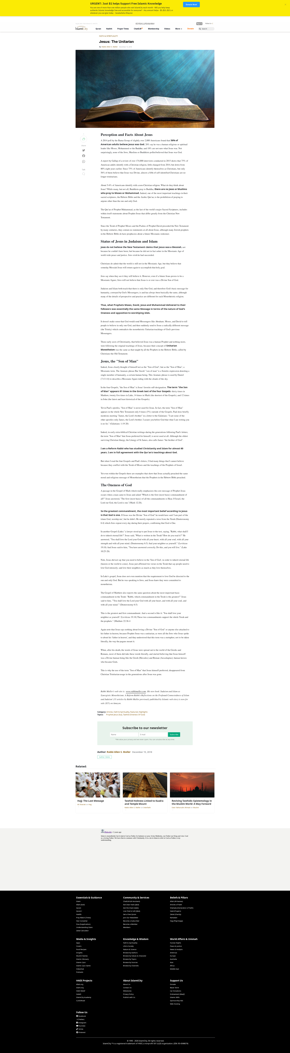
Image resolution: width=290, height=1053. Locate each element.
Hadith (78, 914)
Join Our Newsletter (130, 918)
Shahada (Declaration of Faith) (181, 908)
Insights (79, 953)
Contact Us (127, 988)
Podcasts (79, 972)
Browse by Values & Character (134, 956)
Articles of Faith (176, 905)
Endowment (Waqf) (177, 994)
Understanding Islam (84, 927)
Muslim (196, 807)
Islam (78, 901)
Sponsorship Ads (176, 1001)
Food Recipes (81, 949)
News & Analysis (176, 949)
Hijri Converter (82, 921)
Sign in (199, 24)
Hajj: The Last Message (204, 1049)
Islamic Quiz (81, 962)
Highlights (143, 712)
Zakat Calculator (82, 931)
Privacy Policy (128, 994)
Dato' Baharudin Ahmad (181, 807)
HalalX (78, 994)
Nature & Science (129, 949)
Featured (134, 712)
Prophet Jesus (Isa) (114, 714)
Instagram (82, 1023)
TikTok (80, 1029)
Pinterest (82, 1032)
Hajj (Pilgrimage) (176, 921)
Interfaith (147, 807)
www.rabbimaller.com (136, 691)
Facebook (82, 1016)
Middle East (174, 969)
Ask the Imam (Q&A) (131, 908)
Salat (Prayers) (175, 911)
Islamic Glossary (82, 959)
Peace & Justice (176, 946)
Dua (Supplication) (83, 924)
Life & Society (128, 946)
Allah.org (79, 984)
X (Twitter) (80, 1019)
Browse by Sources (130, 962)
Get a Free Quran (129, 914)
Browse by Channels (131, 966)
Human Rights (175, 943)
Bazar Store (174, 988)
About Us (126, 984)
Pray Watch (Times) (83, 918)
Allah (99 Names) (176, 901)
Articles (109, 712)
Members (126, 927)
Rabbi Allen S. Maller (118, 752)
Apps (78, 943)
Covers (78, 946)
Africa (172, 966)
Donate (173, 984)
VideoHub (80, 969)
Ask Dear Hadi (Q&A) (131, 905)
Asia (171, 962)
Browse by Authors (130, 953)
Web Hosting (175, 1004)
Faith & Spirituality (108, 36)
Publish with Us (129, 997)
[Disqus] (145, 856)
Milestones (127, 991)
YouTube (82, 1026)
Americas (173, 953)
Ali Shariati (81, 804)
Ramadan (173, 918)
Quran (78, 908)
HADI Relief (80, 991)
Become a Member (130, 924)
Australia (173, 959)
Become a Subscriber (131, 921)
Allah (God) (80, 905)
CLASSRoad (80, 1001)
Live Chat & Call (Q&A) (131, 911)
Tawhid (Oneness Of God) (134, 714)
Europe (173, 956)
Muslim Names (82, 956)
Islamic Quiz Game (83, 966)
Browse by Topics (129, 959)
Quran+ (79, 911)
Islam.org (80, 988)
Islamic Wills (175, 997)
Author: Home (104, 757)
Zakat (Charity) (175, 914)
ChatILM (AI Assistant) (131, 901)
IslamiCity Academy (83, 997)
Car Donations (175, 991)
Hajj (90, 804)
